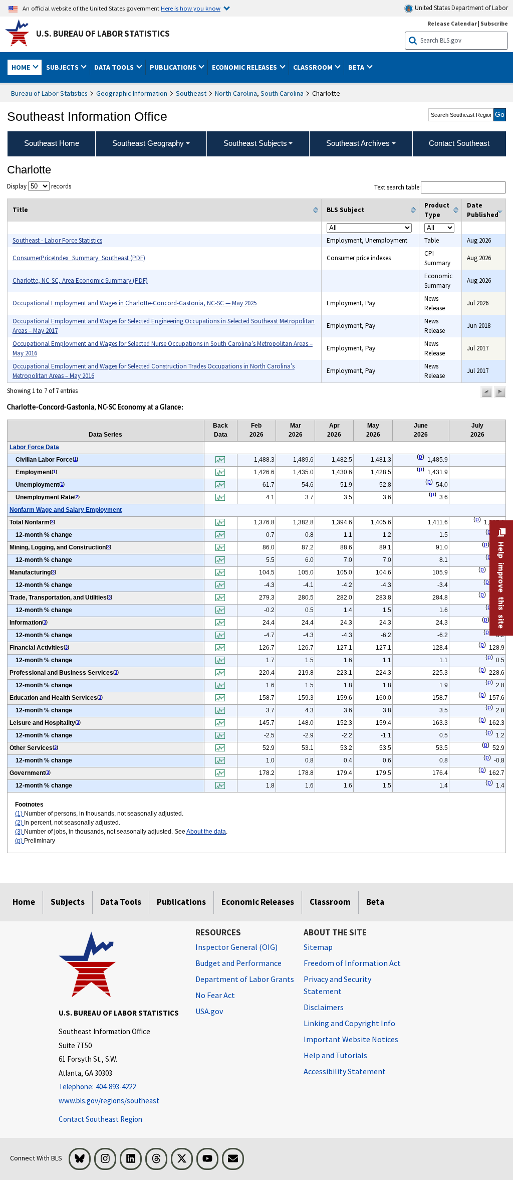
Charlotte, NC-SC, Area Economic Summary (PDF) (80, 280)
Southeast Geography (148, 143)
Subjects (68, 901)
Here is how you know (190, 8)
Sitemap (318, 947)
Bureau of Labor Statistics (49, 93)
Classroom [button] (313, 67)
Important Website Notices (351, 1039)
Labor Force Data (34, 447)
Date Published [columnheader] (482, 210)
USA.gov (209, 1011)
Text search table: (397, 187)
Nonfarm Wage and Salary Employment (66, 509)
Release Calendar (452, 23)
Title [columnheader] (20, 210)
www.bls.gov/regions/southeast (109, 1100)
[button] (486, 392)
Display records (39, 186)
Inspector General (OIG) (236, 947)
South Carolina (282, 93)
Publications (181, 901)
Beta (375, 901)
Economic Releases (257, 901)
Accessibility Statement (345, 1071)
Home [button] (22, 67)
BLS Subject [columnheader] (345, 210)
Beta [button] (357, 67)
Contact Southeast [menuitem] (459, 143)
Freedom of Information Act (352, 963)
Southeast (191, 93)
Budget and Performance (238, 963)
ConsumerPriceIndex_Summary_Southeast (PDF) (79, 258)
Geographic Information (131, 93)
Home (24, 901)
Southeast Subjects (255, 143)
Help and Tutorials (335, 1055)
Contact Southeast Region (100, 1119)
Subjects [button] (63, 67)
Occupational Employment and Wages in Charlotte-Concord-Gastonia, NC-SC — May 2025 (134, 303)
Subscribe (494, 23)
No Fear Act (215, 995)
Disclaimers (324, 1007)
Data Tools (120, 901)
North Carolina (236, 93)
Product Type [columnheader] (436, 210)
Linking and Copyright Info (349, 1023)
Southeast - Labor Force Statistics (57, 240)
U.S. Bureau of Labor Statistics (103, 33)
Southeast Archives (358, 143)
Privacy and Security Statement (337, 985)
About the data (206, 831)
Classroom (330, 901)
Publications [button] (174, 67)
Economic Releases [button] (245, 67)
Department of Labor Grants (244, 979)
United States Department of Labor (460, 8)
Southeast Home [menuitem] (51, 143)
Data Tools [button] (114, 67)
